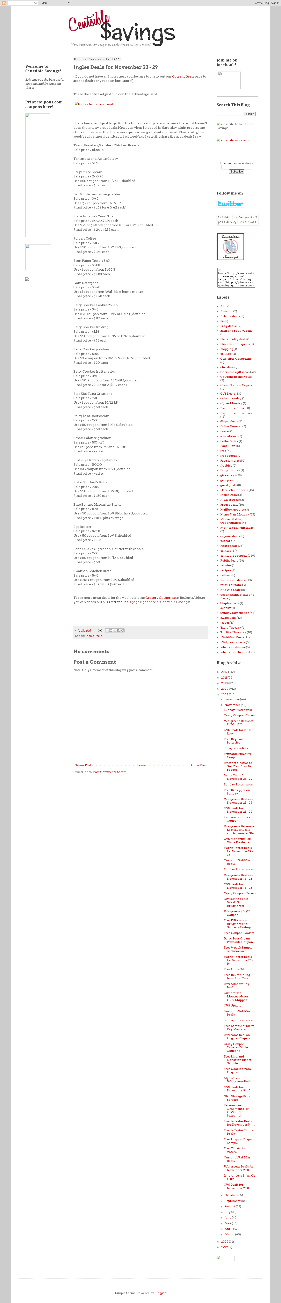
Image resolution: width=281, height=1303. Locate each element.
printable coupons (233, 555)
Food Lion (227, 445)
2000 (225, 1241)
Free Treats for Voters (235, 1150)
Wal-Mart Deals (232, 637)
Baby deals (228, 326)
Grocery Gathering (160, 598)
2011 (224, 677)
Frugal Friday (230, 470)
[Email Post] (99, 630)
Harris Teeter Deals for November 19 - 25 (238, 851)
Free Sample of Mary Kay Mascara (239, 1027)
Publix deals (229, 560)
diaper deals (229, 421)
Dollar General (231, 426)
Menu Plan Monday (234, 514)
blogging (226, 349)
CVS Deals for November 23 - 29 (238, 809)
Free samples (229, 460)
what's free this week (235, 652)
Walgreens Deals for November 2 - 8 (239, 1168)
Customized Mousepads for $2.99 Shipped (236, 996)
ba (222, 321)
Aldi (223, 306)
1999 (225, 1247)
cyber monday (231, 398)
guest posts (228, 485)
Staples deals (229, 603)
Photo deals (228, 545)
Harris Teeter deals (234, 490)
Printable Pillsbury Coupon (238, 755)
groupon (226, 480)
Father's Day (229, 441)
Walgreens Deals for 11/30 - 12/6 (239, 722)
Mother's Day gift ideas (236, 527)
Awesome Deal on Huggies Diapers (237, 1036)
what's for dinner (232, 647)
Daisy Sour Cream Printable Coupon (238, 940)
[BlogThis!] (111, 630)
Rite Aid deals (230, 589)
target (224, 622)
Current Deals (183, 76)
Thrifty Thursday (233, 632)
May (228, 1223)
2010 (224, 683)
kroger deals (229, 504)
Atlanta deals (230, 316)
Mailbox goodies (232, 509)
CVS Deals (227, 393)
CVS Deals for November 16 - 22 (238, 886)
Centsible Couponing (236, 358)
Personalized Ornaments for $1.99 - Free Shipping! (236, 1110)
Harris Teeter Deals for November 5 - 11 (239, 1123)
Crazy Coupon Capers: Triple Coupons (236, 1047)
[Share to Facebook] (119, 630)
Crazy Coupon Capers (236, 385)
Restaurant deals (232, 580)
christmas (227, 367)
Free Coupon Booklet (239, 933)
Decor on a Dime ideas (236, 413)
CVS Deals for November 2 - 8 (236, 1186)
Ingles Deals (94, 635)
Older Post (199, 765)
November (233, 705)
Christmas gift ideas (235, 372)
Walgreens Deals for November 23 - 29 (239, 800)
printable (227, 550)
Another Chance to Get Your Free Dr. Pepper (238, 766)
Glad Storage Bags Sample (237, 1098)
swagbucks (228, 617)
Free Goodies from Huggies (237, 1070)
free (223, 450)
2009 (225, 688)
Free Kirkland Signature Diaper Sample (238, 1060)
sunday (225, 607)
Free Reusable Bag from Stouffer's (237, 976)
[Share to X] (115, 630)
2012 (224, 671)
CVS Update (232, 1005)
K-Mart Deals (230, 499)
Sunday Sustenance (234, 612)
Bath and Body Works (236, 330)
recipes (225, 570)
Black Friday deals (233, 339)
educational (229, 436)
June (228, 1217)
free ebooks (228, 455)
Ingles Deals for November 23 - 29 (238, 777)
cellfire (225, 353)
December (232, 699)
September (233, 1200)
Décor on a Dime (232, 408)
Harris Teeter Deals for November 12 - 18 (238, 960)
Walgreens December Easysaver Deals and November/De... (240, 830)
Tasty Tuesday (230, 627)
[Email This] (107, 630)
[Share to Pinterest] (123, 630)
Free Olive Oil (234, 969)
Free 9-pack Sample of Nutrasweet (238, 949)
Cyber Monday (231, 403)
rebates (225, 565)
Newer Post (82, 765)
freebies (226, 465)
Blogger (160, 1293)
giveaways (228, 475)
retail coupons (231, 584)
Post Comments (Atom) (110, 772)
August (230, 1206)
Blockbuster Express (235, 344)
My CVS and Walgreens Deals (238, 1079)
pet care (226, 540)
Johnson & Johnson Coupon (238, 818)
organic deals (230, 536)
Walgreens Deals (232, 642)
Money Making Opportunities (231, 521)
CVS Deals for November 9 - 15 (237, 1088)
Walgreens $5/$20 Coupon (237, 913)
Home (141, 765)
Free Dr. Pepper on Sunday (237, 791)
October (231, 1195)
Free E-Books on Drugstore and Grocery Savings (237, 924)
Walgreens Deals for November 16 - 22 (239, 876)
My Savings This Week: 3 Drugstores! (236, 902)
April (229, 1228)
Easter (225, 431)
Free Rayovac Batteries (234, 740)
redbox (225, 575)
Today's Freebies (236, 748)
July (228, 1212)
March (230, 1234)
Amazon (226, 311)
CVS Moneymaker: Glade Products (237, 840)
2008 (225, 694)
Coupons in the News (236, 376)
